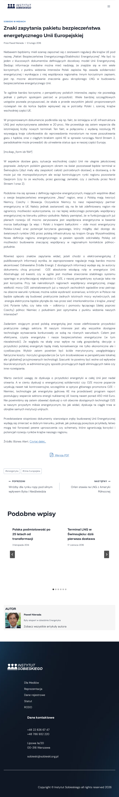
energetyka (11, 471)
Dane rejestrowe (34, 695)
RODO (28, 707)
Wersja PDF (61, 455)
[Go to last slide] (12, 554)
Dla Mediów (31, 683)
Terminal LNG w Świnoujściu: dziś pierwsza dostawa (81, 534)
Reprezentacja (33, 689)
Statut (28, 701)
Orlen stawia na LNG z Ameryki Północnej (90, 486)
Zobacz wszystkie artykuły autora (45, 626)
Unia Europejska (31, 471)
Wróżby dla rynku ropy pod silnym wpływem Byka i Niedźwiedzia (31, 486)
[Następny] (106, 554)
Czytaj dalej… (38, 441)
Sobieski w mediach (15, 21)
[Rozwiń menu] (109, 6)
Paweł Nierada (16, 43)
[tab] (53, 589)
